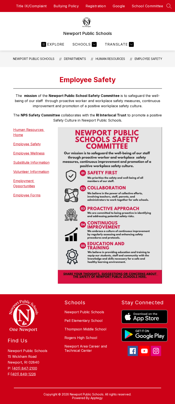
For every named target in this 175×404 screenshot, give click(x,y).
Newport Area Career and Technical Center (85, 348)
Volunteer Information (31, 171)
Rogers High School (80, 338)
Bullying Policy (66, 6)
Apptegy (96, 398)
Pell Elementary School (83, 320)
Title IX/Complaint (31, 6)
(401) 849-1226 (23, 374)
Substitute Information (31, 162)
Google (119, 6)
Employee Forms (27, 195)
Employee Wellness (29, 153)
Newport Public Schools (33, 59)
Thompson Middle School (85, 329)
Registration (96, 6)
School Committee (147, 6)
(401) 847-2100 (24, 368)
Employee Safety (148, 59)
